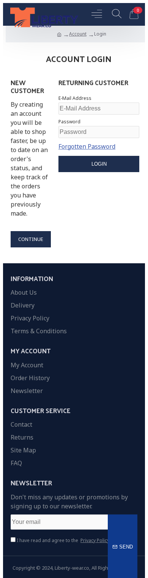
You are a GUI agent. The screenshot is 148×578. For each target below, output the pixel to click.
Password (69, 121)
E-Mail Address (74, 98)
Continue (30, 239)
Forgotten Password (86, 146)
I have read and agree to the (62, 540)
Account (78, 34)
